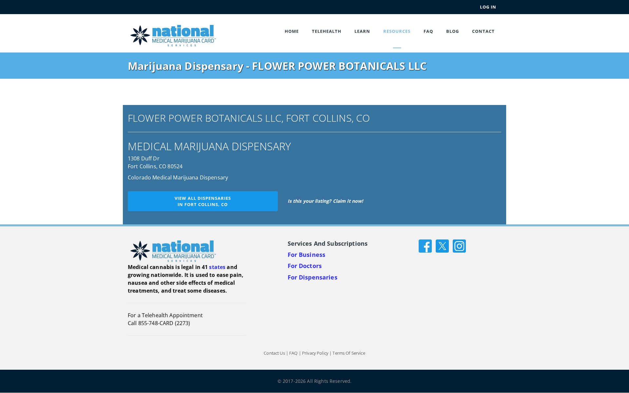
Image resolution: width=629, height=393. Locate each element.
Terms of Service (349, 353)
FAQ (428, 31)
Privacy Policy (315, 353)
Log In (488, 7)
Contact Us (274, 353)
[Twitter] (442, 245)
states (217, 267)
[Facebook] (425, 245)
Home (292, 31)
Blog (452, 31)
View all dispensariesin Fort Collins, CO (203, 201)
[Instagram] (459, 245)
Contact (483, 31)
